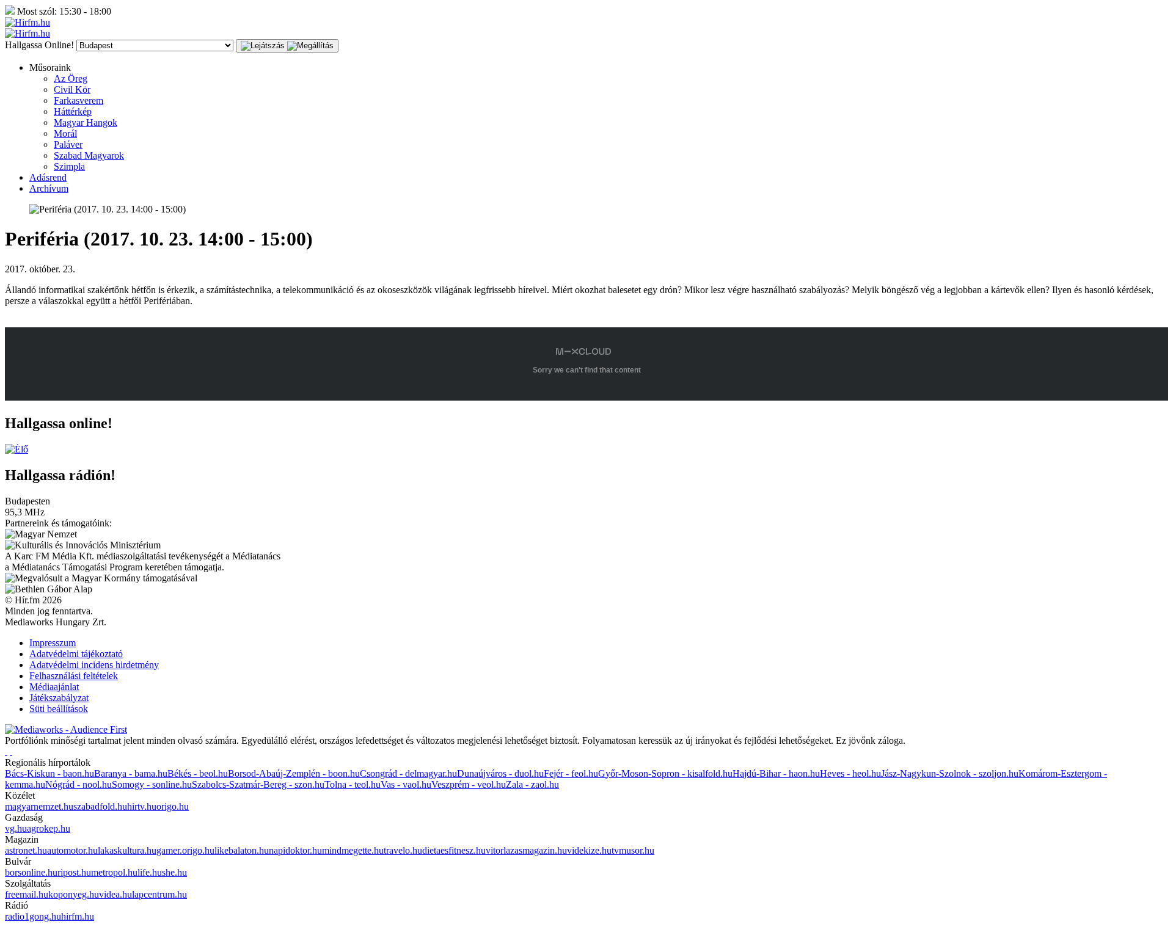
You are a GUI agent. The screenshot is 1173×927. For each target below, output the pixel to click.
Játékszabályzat (59, 698)
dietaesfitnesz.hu (454, 850)
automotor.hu (72, 850)
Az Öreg (70, 78)
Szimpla (69, 166)
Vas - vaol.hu (406, 784)
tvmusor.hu (633, 850)
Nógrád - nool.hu (78, 784)
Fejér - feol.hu (571, 773)
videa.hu (115, 894)
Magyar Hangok (85, 122)
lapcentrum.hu (159, 894)
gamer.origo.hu (185, 850)
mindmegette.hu (353, 850)
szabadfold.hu (100, 806)
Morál (65, 133)
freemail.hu (26, 894)
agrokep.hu (48, 828)
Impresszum (52, 643)
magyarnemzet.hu (39, 806)
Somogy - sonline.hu (152, 784)
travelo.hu (403, 850)
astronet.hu (26, 850)
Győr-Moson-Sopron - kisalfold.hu (665, 773)
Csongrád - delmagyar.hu (408, 773)
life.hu (149, 872)
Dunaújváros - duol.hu (500, 773)
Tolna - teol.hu (352, 784)
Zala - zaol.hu (532, 784)
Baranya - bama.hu (130, 773)
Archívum (48, 188)
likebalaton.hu (241, 850)
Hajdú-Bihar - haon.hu (776, 773)
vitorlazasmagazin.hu (526, 850)
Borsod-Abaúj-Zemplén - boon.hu (294, 773)
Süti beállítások (58, 708)
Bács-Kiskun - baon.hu (49, 773)
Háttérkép (73, 111)
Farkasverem (78, 100)
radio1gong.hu (33, 916)
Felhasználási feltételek (73, 676)
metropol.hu (114, 872)
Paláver (68, 144)
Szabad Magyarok (89, 155)
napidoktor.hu (295, 850)
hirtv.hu (141, 806)
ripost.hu (74, 872)
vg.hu (16, 828)
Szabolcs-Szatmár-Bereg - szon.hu (258, 784)
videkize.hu (589, 850)
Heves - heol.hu (850, 773)
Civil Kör (72, 89)
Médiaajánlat (54, 687)
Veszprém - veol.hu (468, 784)
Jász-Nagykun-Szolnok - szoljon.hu (949, 773)
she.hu (174, 872)
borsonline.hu (31, 872)
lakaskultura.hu (127, 850)
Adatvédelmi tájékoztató (76, 654)
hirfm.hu (77, 916)
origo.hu (172, 806)
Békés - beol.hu (197, 773)
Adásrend (48, 177)
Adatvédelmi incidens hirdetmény (94, 665)
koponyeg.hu (73, 894)
